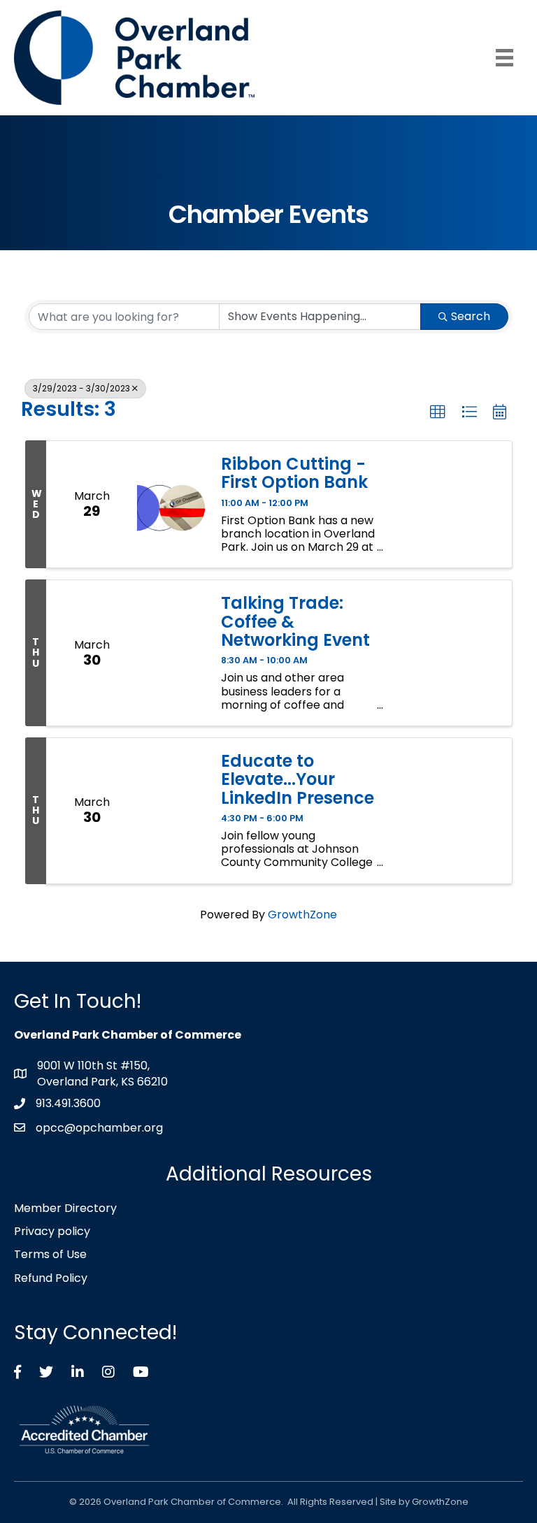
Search (470, 316)
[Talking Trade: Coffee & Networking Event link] (172, 652)
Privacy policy (52, 1231)
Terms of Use (50, 1254)
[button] (438, 412)
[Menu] (504, 57)
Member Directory (65, 1208)
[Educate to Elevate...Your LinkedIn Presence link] (172, 810)
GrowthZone (302, 915)
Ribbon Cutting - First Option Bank (294, 473)
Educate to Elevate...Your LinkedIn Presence (297, 779)
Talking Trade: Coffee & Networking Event (295, 621)
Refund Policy (50, 1278)
